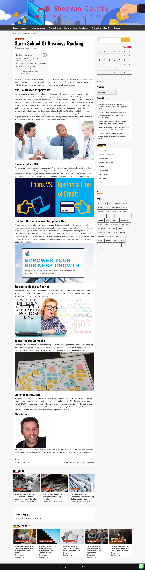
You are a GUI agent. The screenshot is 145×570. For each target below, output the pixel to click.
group (108, 220)
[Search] (130, 28)
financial (119, 216)
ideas (100, 224)
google (100, 220)
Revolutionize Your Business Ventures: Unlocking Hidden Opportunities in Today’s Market (112, 106)
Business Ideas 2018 (24, 61)
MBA (109, 232)
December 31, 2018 (31, 48)
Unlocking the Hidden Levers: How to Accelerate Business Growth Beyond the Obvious (112, 136)
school (125, 236)
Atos (110, 203)
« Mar (99, 81)
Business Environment (20, 28)
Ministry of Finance (70, 28)
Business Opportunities (38, 28)
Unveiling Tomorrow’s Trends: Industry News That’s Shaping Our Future (53, 496)
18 (104, 68)
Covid (125, 207)
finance (110, 216)
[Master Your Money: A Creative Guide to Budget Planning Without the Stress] (72, 536)
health (115, 220)
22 (124, 68)
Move (115, 232)
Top (110, 245)
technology (102, 245)
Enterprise (101, 216)
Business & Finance (55, 28)
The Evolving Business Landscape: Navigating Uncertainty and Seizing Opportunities (113, 129)
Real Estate (102, 178)
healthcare (124, 220)
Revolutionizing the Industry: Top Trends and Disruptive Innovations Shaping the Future (26, 496)
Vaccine (117, 245)
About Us (106, 28)
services (108, 240)
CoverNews (76, 567)
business (117, 203)
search (100, 240)
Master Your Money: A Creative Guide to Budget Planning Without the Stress (112, 122)
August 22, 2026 (86, 501)
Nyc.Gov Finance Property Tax (27, 58)
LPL (114, 228)
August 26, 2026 (30, 501)
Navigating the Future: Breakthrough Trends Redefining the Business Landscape (82, 496)
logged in (26, 518)
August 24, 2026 (58, 501)
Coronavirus (116, 207)
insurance (101, 228)
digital (114, 211)
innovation (126, 224)
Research (110, 236)
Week (124, 245)
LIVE (109, 228)
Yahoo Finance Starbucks (25, 69)
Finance (101, 166)
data (108, 211)
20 (115, 68)
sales (118, 236)
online (122, 232)
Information (115, 224)
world (100, 249)
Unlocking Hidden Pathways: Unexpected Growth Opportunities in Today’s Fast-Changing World (112, 115)
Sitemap (117, 28)
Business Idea (96, 28)
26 (109, 72)
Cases (125, 203)
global (127, 216)
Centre (100, 207)
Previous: (22, 461)
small (116, 240)
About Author (25, 74)
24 (99, 72)
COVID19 (101, 211)
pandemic (101, 236)
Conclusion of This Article (29, 71)
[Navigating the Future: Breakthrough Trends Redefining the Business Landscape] (82, 483)
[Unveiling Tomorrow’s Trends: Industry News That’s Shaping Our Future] (54, 483)
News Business (84, 28)
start (122, 240)
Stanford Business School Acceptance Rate (31, 63)
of (35, 82)
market (120, 228)
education (123, 211)
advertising (102, 203)
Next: (79, 461)
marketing (101, 232)
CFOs (107, 207)
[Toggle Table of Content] (44, 55)
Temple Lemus (20, 48)
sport (100, 182)
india (106, 224)
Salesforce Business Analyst (26, 66)
